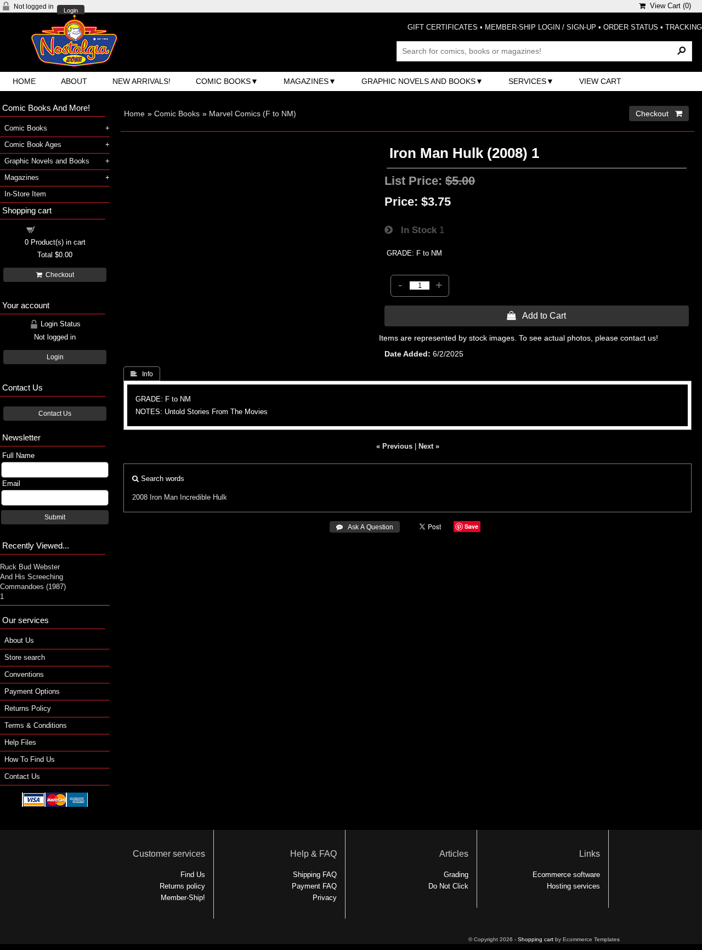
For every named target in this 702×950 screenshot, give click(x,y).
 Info (142, 374)
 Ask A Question (364, 527)
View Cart (600, 81)
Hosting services (573, 886)
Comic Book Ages (32, 144)
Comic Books (223, 81)
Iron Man (164, 497)
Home (24, 81)
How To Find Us (29, 759)
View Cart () (668, 6)
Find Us (192, 874)
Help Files (20, 742)
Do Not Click (448, 886)
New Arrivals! (141, 81)
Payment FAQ (314, 886)
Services (527, 81)
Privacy (325, 898)
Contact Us (54, 413)
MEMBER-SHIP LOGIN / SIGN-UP (540, 27)
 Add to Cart (536, 315)
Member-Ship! (183, 898)
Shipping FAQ (315, 874)
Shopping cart (61, 229)
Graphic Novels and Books (418, 81)
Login (71, 11)
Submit (54, 517)
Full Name (18, 455)
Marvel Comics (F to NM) (252, 113)
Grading (456, 874)
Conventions (24, 674)
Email (11, 483)
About (74, 81)
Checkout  (659, 113)
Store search (24, 657)
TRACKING (683, 27)
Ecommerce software (566, 874)
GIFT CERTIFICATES (442, 27)
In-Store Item (25, 194)
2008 (140, 497)
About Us (19, 640)
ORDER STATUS (630, 27)
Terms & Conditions (35, 725)
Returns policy (182, 886)
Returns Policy (27, 708)
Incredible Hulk (203, 497)
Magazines (306, 81)
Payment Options (32, 691)
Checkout (58, 275)
